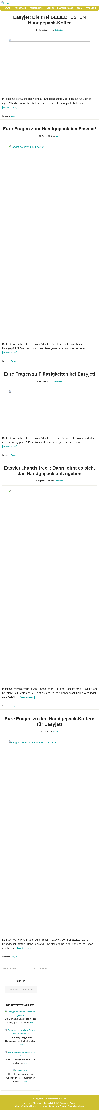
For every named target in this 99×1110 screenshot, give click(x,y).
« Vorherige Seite (9, 968)
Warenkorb (25, 1106)
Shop (17, 1106)
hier (31, 1022)
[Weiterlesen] (9, 107)
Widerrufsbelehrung (76, 1106)
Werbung (64, 1103)
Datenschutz (49, 1103)
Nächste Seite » (40, 968)
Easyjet (14, 116)
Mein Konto (42, 1106)
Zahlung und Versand (57, 1106)
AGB (57, 1103)
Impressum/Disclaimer (33, 1103)
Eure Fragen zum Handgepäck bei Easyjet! (49, 128)
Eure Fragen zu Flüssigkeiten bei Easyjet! (49, 374)
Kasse (33, 1106)
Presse (72, 1103)
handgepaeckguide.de (57, 1099)
